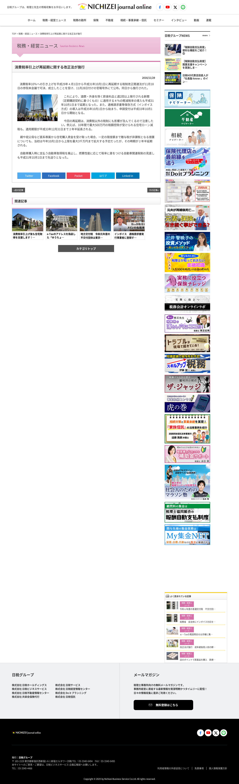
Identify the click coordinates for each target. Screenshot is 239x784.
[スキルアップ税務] (187, 363)
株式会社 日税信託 (65, 696)
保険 (96, 20)
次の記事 (153, 190)
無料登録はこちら (167, 705)
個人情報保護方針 (218, 768)
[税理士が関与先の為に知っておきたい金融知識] (187, 262)
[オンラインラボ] (187, 304)
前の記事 (19, 190)
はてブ (103, 175)
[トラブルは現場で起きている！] (187, 343)
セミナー (159, 20)
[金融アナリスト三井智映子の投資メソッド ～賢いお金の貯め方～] (187, 241)
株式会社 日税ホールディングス (29, 685)
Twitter (29, 175)
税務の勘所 (79, 20)
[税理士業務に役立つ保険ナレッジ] (187, 283)
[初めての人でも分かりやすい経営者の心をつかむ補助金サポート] (187, 454)
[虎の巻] (187, 403)
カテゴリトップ (86, 248)
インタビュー (179, 20)
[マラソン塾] (187, 482)
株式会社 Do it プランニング (70, 693)
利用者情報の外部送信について (173, 768)
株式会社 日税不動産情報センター (30, 693)
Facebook (53, 175)
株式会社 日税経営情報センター (72, 689)
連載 (208, 20)
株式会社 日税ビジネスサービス (29, 689)
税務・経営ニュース (54, 20)
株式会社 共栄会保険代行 (25, 696)
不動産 (109, 20)
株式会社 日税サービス (67, 685)
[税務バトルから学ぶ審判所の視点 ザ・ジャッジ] (187, 384)
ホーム (32, 20)
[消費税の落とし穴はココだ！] (187, 323)
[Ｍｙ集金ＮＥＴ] (187, 534)
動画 (196, 20)
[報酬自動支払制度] (187, 512)
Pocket (78, 175)
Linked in (127, 175)
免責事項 (199, 768)
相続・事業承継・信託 (133, 20)
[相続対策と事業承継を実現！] (187, 429)
